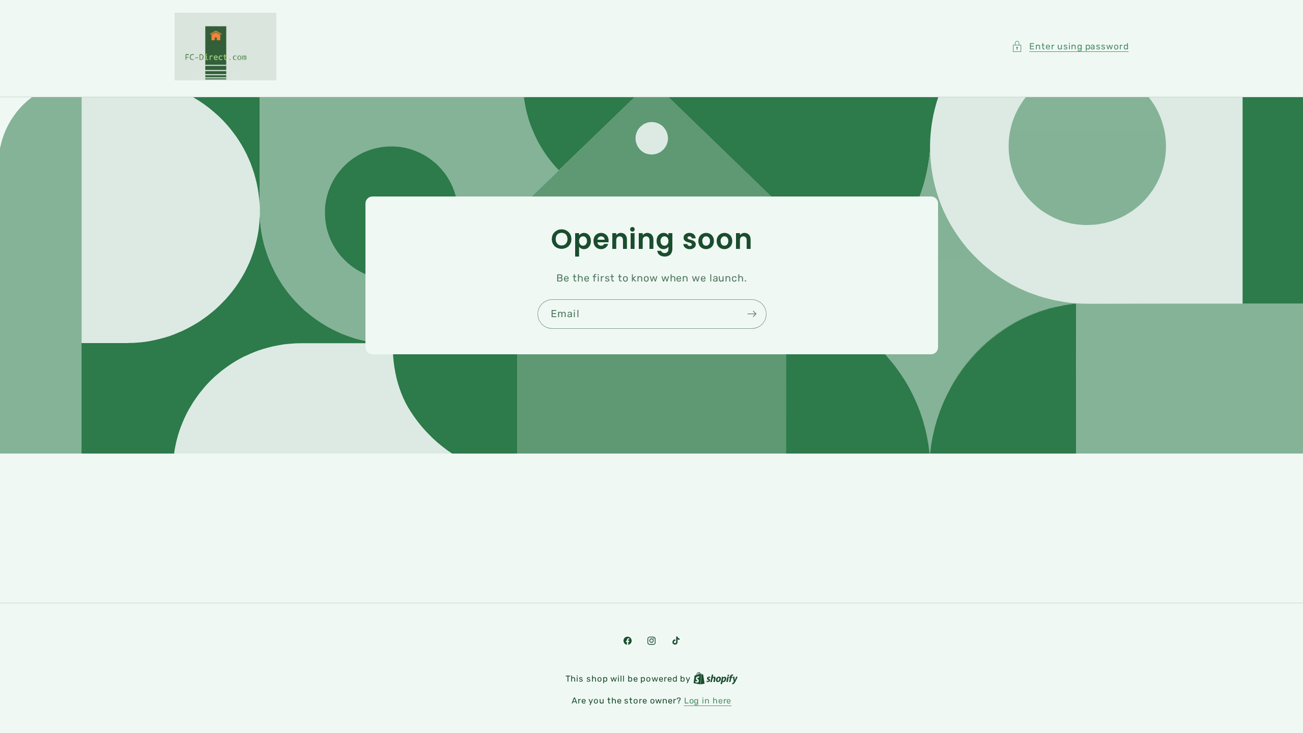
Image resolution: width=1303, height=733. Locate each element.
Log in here (708, 701)
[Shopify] (715, 679)
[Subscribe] (752, 314)
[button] (1070, 46)
